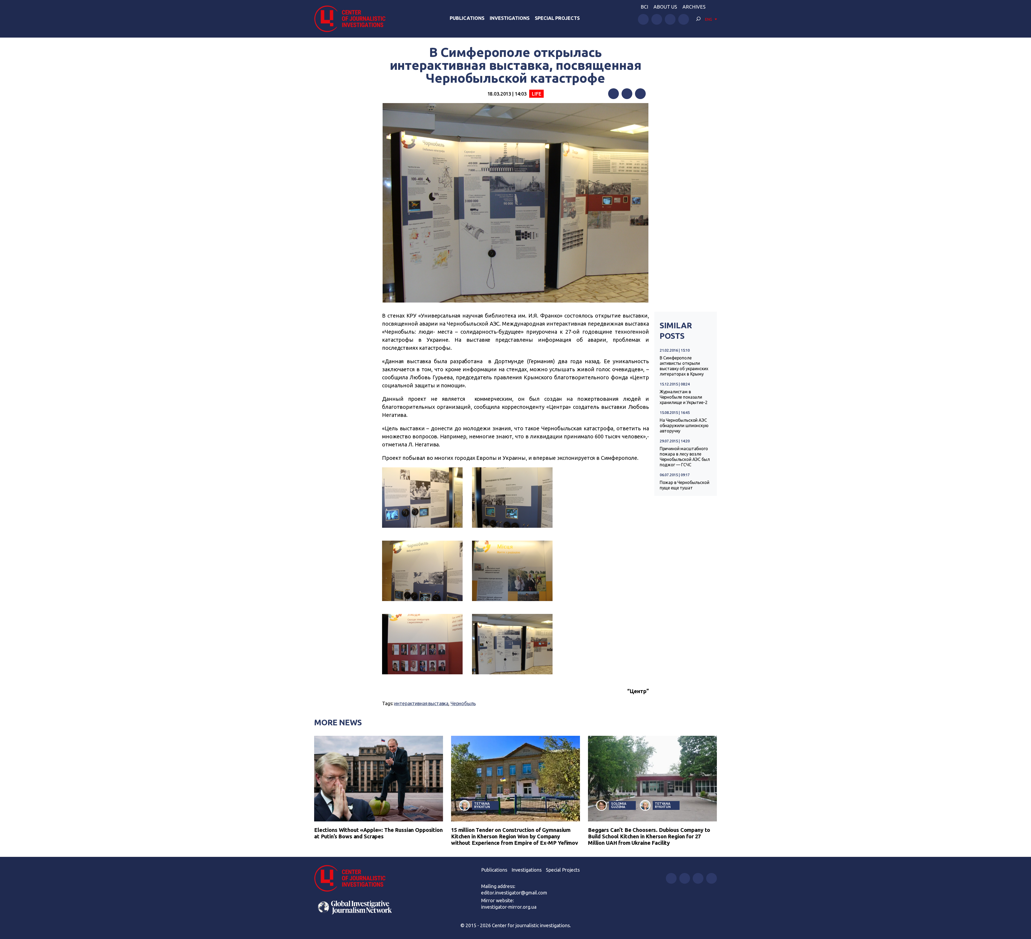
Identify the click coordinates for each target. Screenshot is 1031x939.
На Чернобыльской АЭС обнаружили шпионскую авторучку (684, 425)
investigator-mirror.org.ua (508, 906)
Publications (467, 18)
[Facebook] (613, 93)
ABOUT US (665, 6)
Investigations (509, 18)
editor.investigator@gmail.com (514, 892)
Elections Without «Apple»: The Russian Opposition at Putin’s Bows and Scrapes (378, 833)
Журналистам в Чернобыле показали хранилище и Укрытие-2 (683, 397)
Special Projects (557, 18)
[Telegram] (640, 93)
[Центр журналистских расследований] (352, 18)
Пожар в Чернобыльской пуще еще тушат (684, 485)
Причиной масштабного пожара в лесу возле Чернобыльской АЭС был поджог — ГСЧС (685, 456)
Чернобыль (463, 703)
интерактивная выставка (421, 703)
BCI (644, 6)
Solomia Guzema (618, 805)
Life (536, 93)
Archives (694, 6)
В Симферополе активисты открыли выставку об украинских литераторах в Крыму (684, 365)
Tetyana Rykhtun (482, 805)
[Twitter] (627, 93)
